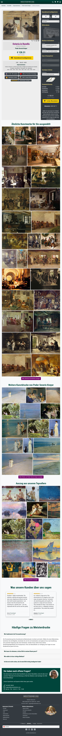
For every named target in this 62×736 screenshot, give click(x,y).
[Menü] (1, 2)
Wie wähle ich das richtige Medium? (14, 656)
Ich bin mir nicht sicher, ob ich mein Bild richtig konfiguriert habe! (22, 662)
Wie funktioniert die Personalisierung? (15, 634)
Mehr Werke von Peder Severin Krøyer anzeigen (31, 477)
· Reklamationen (6, 717)
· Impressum (5, 710)
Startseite (4, 5)
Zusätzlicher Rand (45, 19)
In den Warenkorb (52, 101)
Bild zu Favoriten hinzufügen (29, 74)
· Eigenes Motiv (25, 708)
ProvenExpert (14, 613)
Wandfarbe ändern (12, 77)
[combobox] (50, 21)
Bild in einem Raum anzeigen (29, 77)
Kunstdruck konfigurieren (22, 58)
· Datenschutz (5, 713)
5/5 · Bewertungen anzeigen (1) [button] (24, 80)
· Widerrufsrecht (6, 715)
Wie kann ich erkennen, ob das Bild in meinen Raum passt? (20, 651)
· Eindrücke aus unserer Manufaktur (29, 713)
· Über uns (5, 719)
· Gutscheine (24, 715)
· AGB (4, 712)
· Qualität (24, 712)
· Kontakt (4, 708)
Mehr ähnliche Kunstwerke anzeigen (31, 378)
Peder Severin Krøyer (26, 5)
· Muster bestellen (26, 717)
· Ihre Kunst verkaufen (26, 710)
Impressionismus (16, 5)
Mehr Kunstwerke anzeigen (31, 579)
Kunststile (9, 5)
